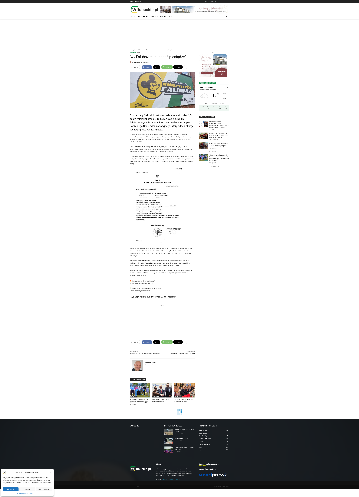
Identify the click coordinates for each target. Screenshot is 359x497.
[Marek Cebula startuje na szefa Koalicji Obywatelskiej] (162, 390)
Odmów (27, 489)
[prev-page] (131, 409)
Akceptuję (10, 489)
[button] (51, 472)
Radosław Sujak (138, 62)
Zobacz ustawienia (44, 489)
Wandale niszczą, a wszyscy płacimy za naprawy (145, 353)
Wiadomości (141, 50)
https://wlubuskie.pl (149, 364)
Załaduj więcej (213, 166)
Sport (138, 52)
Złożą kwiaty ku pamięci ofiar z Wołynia (182, 353)
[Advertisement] (179, 33)
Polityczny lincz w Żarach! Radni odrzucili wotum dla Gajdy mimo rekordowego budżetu (218, 135)
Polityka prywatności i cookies (25, 493)
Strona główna (133, 50)
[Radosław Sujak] (131, 62)
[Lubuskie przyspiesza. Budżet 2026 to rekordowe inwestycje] (184, 390)
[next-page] (134, 409)
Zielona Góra (149, 50)
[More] (185, 67)
